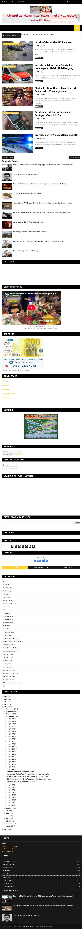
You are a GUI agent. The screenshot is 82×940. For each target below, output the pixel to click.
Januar (8, 826)
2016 (6, 829)
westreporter (7, 664)
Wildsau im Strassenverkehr (12, 683)
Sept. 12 (11, 764)
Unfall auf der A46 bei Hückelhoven (53, 42)
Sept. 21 (11, 741)
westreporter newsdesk (11, 43)
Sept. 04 (11, 797)
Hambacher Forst (8, 600)
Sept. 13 (11, 762)
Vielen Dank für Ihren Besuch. (31, 926)
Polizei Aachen (7, 610)
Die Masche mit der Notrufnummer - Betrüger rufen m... (29, 779)
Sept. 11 (11, 767)
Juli (7, 811)
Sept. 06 (11, 792)
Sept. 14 (11, 759)
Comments (67, 568)
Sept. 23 (11, 736)
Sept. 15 (11, 757)
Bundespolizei (7, 588)
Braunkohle (6, 584)
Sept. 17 (11, 752)
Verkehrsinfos (7, 661)
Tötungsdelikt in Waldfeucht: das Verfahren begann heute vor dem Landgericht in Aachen (43, 203)
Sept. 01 (11, 805)
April (8, 818)
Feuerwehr (6, 597)
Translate (18, 455)
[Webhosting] (41, 561)
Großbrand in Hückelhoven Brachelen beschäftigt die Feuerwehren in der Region (40, 184)
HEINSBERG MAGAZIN (10, 604)
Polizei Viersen (7, 635)
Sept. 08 (11, 787)
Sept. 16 (11, 754)
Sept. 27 (11, 726)
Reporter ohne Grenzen (10, 638)
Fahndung (6, 594)
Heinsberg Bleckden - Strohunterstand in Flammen (30, 232)
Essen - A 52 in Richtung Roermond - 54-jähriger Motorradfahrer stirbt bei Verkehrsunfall (43, 165)
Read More (38, 57)
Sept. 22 (11, 739)
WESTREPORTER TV (9, 680)
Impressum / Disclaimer (10, 846)
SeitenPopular (41, 568)
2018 (6, 704)
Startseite (5, 844)
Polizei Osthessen (9, 66)
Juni (7, 813)
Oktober (9, 714)
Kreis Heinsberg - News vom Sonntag (25, 251)
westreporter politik (9, 676)
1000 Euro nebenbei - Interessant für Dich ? (27, 193)
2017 (6, 707)
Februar (9, 823)
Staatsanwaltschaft (9, 645)
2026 (6, 697)
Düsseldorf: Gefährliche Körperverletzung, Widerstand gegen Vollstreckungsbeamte (41, 212)
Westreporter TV (7, 851)
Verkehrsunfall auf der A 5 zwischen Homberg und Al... (28, 774)
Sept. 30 (11, 719)
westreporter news (9, 670)
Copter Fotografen (9, 591)
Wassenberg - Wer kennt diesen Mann (26, 174)
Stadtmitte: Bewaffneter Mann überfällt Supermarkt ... (28, 776)
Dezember (10, 709)
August (9, 808)
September (10, 716)
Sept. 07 (11, 790)
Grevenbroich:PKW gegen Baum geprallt (56, 135)
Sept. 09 (11, 785)
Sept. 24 (11, 734)
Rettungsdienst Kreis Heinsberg (13, 641)
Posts (6, 465)
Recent (14, 568)
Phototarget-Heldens (9, 394)
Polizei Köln (6, 626)
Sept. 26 (11, 729)
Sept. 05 (11, 795)
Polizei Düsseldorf (9, 616)
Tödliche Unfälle (8, 654)
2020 (6, 699)
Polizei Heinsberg (8, 623)
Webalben (5, 398)
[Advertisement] (19, 495)
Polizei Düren (7, 613)
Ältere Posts (74, 158)
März (8, 821)
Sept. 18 (11, 749)
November (10, 711)
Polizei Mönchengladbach (11, 629)
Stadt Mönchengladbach (11, 648)
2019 (6, 702)
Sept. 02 (11, 802)
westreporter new (8, 667)
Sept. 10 (11, 769)
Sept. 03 (11, 800)
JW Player (5, 389)
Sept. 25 (11, 731)
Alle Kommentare (10, 469)
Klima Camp (6, 607)
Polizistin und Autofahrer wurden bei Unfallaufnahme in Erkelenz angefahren (39, 241)
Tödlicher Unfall (8, 657)
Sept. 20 (11, 744)
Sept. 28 (11, 724)
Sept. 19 (11, 746)
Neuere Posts (8, 158)
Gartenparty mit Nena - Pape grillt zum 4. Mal (28, 222)
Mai (7, 816)
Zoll (4, 686)
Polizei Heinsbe (8, 619)
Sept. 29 (11, 721)
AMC (4, 581)
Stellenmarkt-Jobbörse (10, 651)
